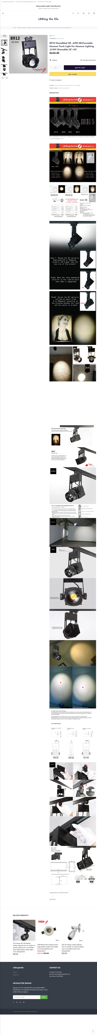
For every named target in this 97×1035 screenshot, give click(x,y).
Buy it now (72, 74)
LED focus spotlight (63, 88)
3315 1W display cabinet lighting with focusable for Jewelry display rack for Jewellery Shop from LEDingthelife (73, 948)
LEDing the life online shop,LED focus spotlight (67, 85)
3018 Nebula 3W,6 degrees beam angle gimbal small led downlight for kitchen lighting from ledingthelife (47, 948)
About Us (16, 975)
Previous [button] (3, 78)
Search (15, 972)
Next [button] (7, 78)
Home (14, 28)
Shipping (54, 60)
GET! (44, 997)
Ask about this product (89, 60)
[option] (4, 35)
